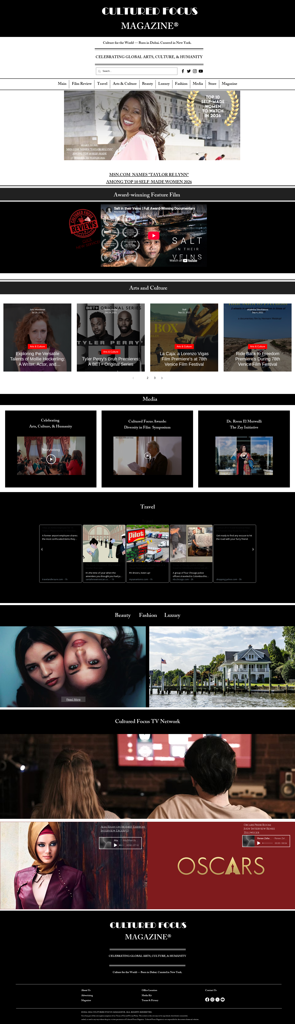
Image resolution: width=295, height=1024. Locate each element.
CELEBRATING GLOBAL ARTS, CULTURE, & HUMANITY (149, 57)
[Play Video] (51, 459)
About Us (85, 990)
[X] (217, 999)
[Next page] (162, 378)
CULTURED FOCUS (148, 925)
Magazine (86, 1001)
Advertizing (87, 996)
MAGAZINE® (148, 938)
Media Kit (147, 996)
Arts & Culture (37, 346)
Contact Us (210, 990)
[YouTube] (200, 71)
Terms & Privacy (150, 1001)
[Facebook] (182, 71)
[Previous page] (133, 378)
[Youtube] (223, 999)
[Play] (115, 845)
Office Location (149, 990)
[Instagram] (194, 71)
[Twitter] (188, 71)
